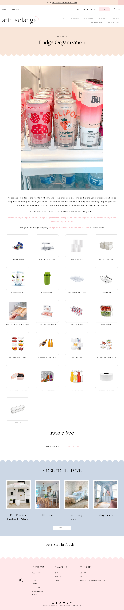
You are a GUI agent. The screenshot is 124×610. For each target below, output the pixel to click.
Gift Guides (88, 19)
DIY (33, 576)
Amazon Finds (103, 19)
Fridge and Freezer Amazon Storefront (69, 228)
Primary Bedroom (76, 517)
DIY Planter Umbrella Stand (18, 517)
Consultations (97, 22)
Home (34, 584)
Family (58, 576)
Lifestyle (36, 587)
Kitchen (47, 515)
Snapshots (75, 19)
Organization (62, 36)
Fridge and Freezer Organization (78, 218)
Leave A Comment (52, 446)
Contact (15, 9)
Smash (79, 605)
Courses (116, 19)
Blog (65, 19)
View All (62, 528)
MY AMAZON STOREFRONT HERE (64, 2)
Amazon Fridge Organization (22, 218)
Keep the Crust (113, 22)
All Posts (36, 573)
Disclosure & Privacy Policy (92, 580)
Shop (104, 9)
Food (34, 580)
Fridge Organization (49, 218)
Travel (35, 595)
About (4, 9)
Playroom (106, 515)
